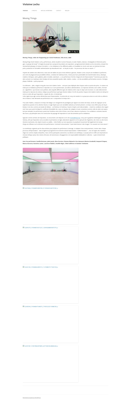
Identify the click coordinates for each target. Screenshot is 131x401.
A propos (34, 10)
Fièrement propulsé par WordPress (32, 397)
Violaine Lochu (31, 4)
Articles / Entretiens (46, 10)
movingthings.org (75, 118)
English (67, 10)
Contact (58, 10)
